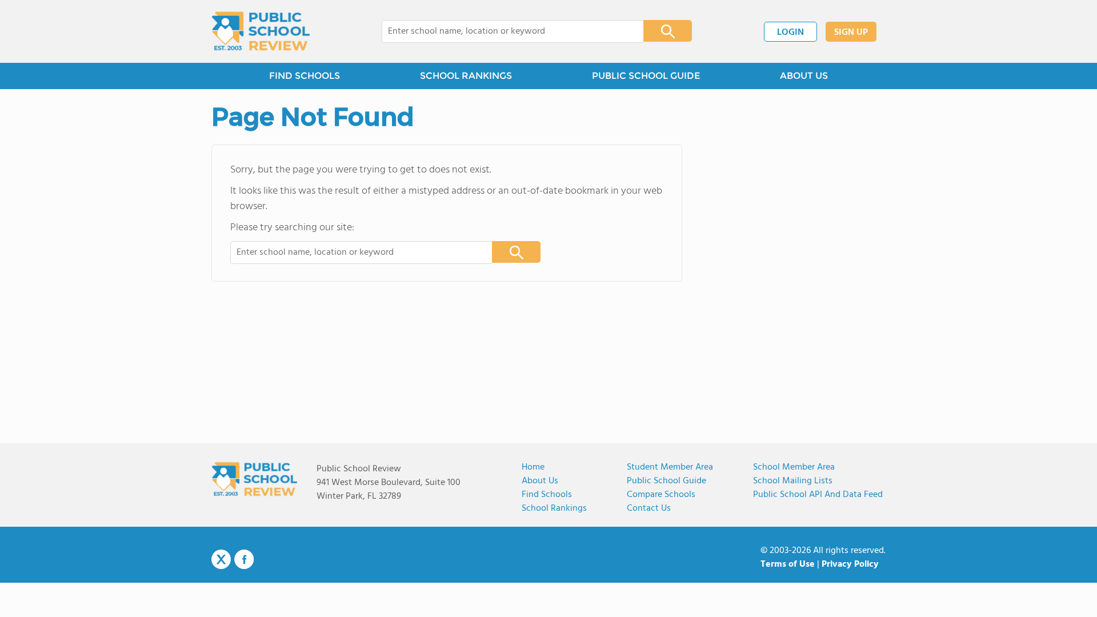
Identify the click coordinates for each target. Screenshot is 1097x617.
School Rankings (554, 508)
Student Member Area (670, 467)
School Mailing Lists (792, 481)
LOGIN (790, 32)
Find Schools (547, 495)
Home (533, 467)
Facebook (244, 559)
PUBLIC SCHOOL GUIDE (646, 75)
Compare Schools (661, 495)
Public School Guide (666, 481)
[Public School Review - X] (221, 560)
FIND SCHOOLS (304, 75)
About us (540, 481)
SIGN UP (851, 32)
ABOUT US (804, 75)
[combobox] (505, 31)
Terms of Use (787, 564)
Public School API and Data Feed (818, 495)
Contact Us (649, 508)
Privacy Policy (850, 564)
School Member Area (794, 467)
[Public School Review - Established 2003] (260, 31)
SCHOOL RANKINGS (466, 75)
